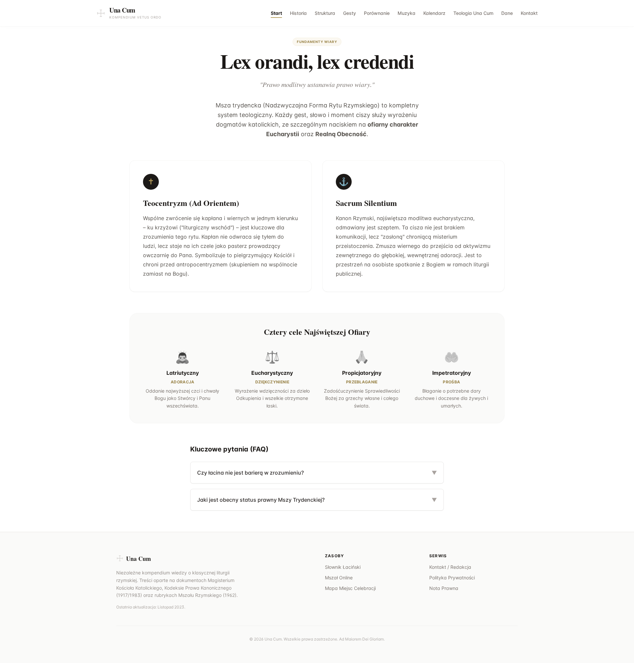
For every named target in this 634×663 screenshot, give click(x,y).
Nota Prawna (443, 588)
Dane (507, 13)
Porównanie (377, 13)
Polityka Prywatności (452, 577)
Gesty (349, 13)
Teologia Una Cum (473, 13)
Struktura (325, 13)
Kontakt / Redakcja (450, 567)
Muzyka (406, 13)
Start (276, 13)
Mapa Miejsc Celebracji (350, 588)
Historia (298, 13)
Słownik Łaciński (343, 567)
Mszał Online (339, 577)
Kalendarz (434, 13)
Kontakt (529, 13)
